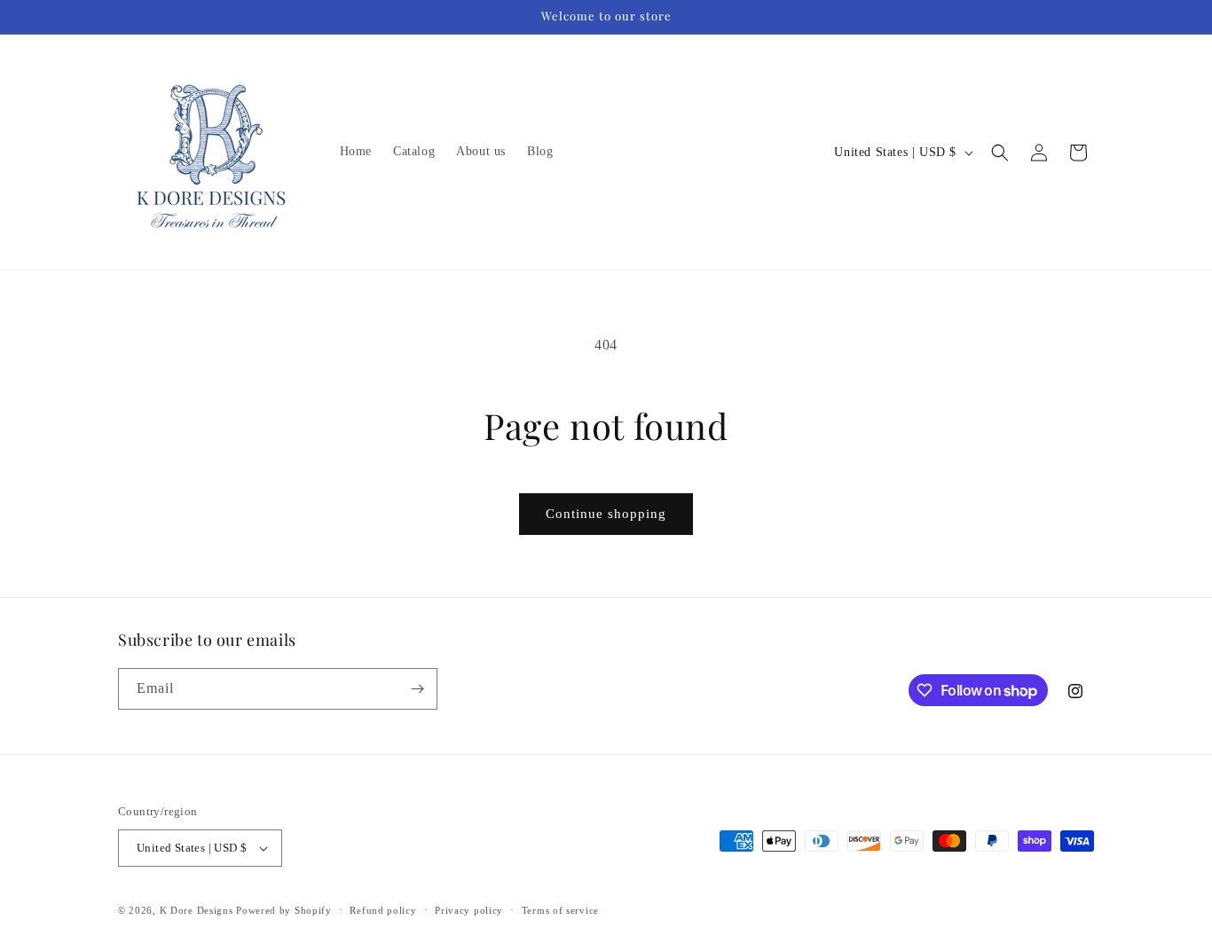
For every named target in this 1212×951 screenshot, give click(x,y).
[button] (999, 152)
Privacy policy (469, 910)
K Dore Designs (196, 910)
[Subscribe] (417, 689)
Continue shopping (606, 514)
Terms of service (560, 910)
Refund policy (383, 910)
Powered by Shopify (284, 910)
